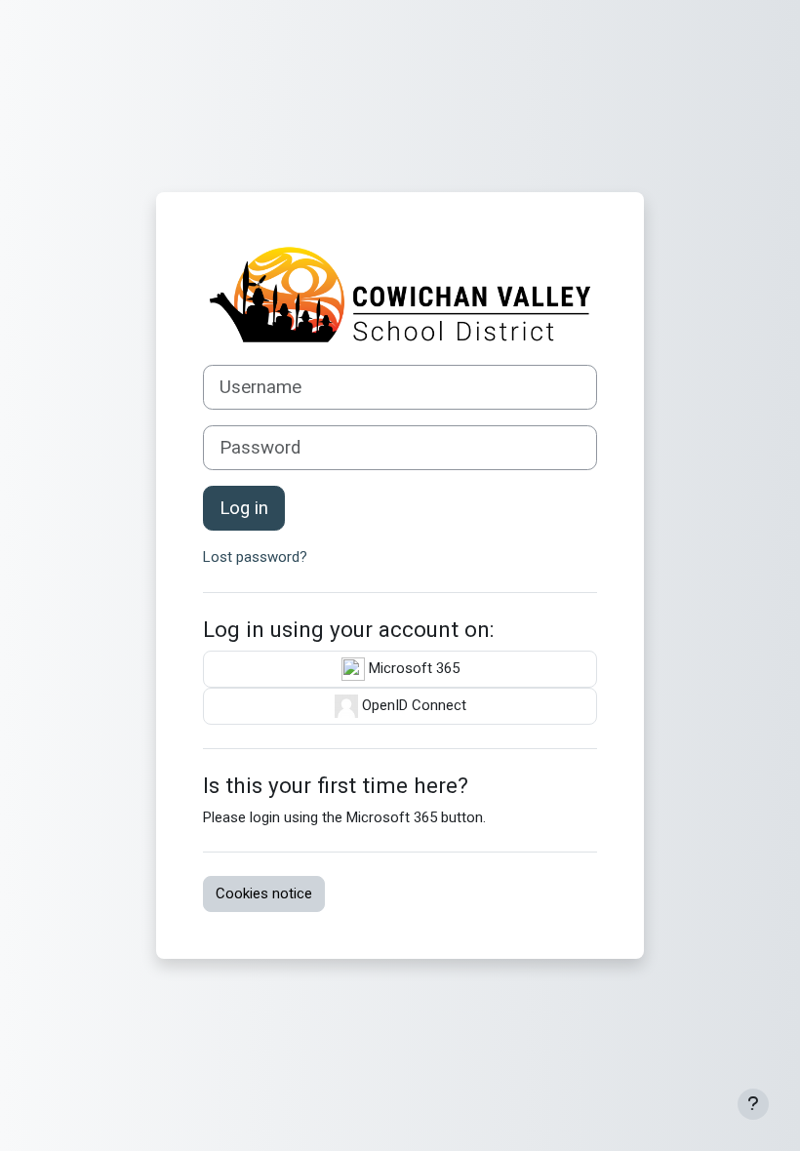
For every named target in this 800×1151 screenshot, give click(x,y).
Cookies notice (264, 893)
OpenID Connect (412, 705)
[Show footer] (753, 1104)
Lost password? (255, 557)
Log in (244, 508)
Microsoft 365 (412, 668)
